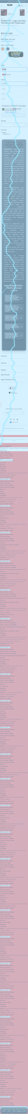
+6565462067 (11, 557)
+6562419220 (10, 614)
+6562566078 (10, 854)
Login (9, 1111)
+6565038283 (10, 723)
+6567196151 (10, 643)
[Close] (1, 444)
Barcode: (11, 25)
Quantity (3, 121)
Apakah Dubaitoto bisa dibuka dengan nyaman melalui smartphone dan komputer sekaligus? (11, 318)
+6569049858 (11, 932)
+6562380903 (10, 1039)
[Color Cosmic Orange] (2, 49)
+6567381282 (10, 959)
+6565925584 (11, 586)
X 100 (3, 89)
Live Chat (24, 1111)
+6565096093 (11, 670)
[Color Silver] (13, 49)
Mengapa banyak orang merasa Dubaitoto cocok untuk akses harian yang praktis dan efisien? (11, 335)
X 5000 (4, 83)
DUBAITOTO (11, 428)
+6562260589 (10, 1092)
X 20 (3, 99)
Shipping (8, 35)
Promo (4, 1111)
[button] (2, 5)
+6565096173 (10, 881)
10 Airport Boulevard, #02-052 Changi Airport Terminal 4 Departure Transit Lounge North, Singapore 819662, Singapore (13, 639)
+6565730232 (10, 1012)
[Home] (10, 5)
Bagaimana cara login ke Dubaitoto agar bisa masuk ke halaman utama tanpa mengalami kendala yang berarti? (12, 308)
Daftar (14, 1111)
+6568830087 (11, 828)
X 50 (3, 94)
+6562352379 (10, 750)
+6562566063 (10, 1066)
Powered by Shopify (18, 428)
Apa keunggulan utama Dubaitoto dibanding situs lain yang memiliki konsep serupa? (12, 326)
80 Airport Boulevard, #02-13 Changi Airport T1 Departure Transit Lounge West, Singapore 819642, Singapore (13, 553)
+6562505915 (10, 501)
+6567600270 (10, 528)
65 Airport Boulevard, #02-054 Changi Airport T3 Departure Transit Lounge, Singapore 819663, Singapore (13, 610)
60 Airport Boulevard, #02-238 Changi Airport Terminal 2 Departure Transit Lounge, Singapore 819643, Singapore (13, 581)
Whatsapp (19, 1111)
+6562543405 (11, 801)
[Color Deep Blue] (8, 49)
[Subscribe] (22, 413)
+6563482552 (10, 986)
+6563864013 (10, 696)
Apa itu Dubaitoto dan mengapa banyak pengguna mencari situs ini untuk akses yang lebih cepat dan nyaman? (12, 298)
